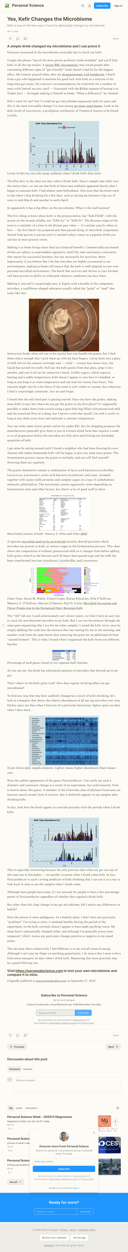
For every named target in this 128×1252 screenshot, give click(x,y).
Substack (48, 1245)
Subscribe (102, 5)
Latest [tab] (19, 1108)
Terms (73, 1229)
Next (111, 1046)
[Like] (10, 39)
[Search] (83, 5)
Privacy (64, 1229)
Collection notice (86, 1229)
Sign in (118, 5)
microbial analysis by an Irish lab (44, 541)
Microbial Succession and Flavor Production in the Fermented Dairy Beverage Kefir (62, 605)
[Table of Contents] (3, 626)
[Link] (2, 46)
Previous (19, 1046)
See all (13, 1181)
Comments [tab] (14, 1069)
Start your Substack (55, 1237)
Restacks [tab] (27, 1069)
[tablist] (20, 1069)
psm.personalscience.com (51, 981)
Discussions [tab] (31, 1108)
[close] (93, 1132)
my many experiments (88, 106)
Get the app (79, 1237)
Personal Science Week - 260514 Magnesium (39, 1117)
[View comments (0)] (18, 39)
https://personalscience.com (39, 971)
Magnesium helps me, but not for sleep (28, 1121)
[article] (64, 1123)
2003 (83, 534)
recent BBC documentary (62, 65)
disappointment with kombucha (83, 74)
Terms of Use (79, 1176)
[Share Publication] (89, 5)
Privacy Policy (87, 1179)
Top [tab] (11, 1108)
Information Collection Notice (63, 1179)
